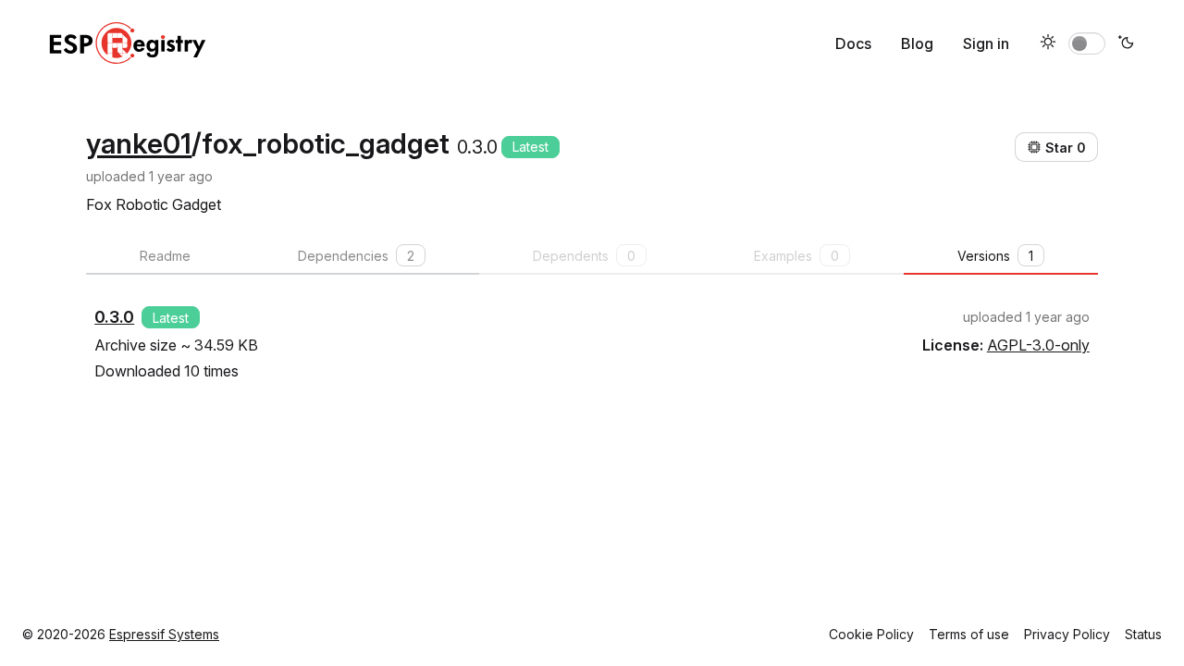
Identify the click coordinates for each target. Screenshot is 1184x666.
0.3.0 (114, 317)
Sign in (986, 43)
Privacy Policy (1067, 634)
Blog (917, 43)
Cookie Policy (871, 634)
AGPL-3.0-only (1038, 345)
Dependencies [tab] (356, 256)
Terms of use (969, 634)
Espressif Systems (164, 634)
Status (1143, 634)
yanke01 (138, 143)
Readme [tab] (165, 256)
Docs (853, 43)
